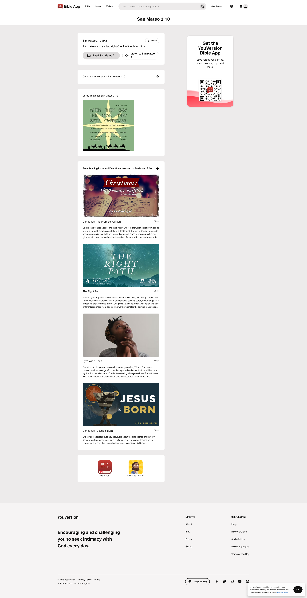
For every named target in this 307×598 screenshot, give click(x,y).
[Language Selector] (231, 6)
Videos (109, 6)
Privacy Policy (84, 579)
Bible (87, 6)
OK (297, 589)
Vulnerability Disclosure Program (74, 583)
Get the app (217, 6)
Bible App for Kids (136, 475)
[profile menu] (243, 6)
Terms (97, 579)
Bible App (104, 475)
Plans (98, 6)
